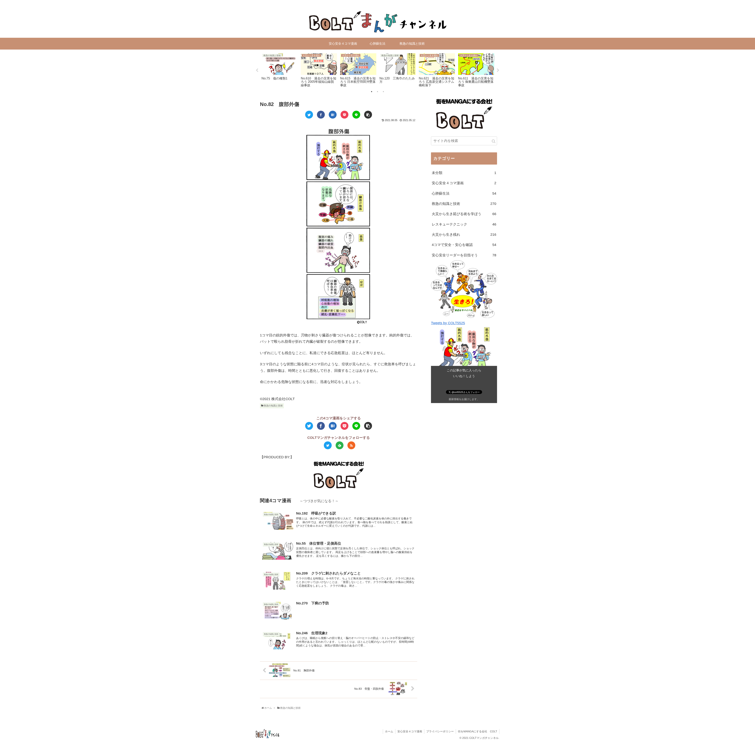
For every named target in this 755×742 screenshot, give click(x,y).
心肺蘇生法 (464, 193)
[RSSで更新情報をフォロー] (351, 445)
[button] (493, 141)
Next (498, 70)
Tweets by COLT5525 (448, 323)
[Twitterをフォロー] (328, 445)
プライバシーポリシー (440, 731)
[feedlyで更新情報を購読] (339, 445)
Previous (257, 70)
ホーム (389, 731)
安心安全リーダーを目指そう (464, 255)
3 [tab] (383, 92)
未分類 (464, 173)
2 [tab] (377, 92)
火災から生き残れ (464, 235)
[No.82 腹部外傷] (333, 115)
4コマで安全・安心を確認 (464, 245)
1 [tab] (372, 92)
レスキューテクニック (464, 224)
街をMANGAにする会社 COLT (477, 731)
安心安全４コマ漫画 (464, 183)
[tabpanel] (280, 69)
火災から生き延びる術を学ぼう (464, 214)
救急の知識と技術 (273, 405)
